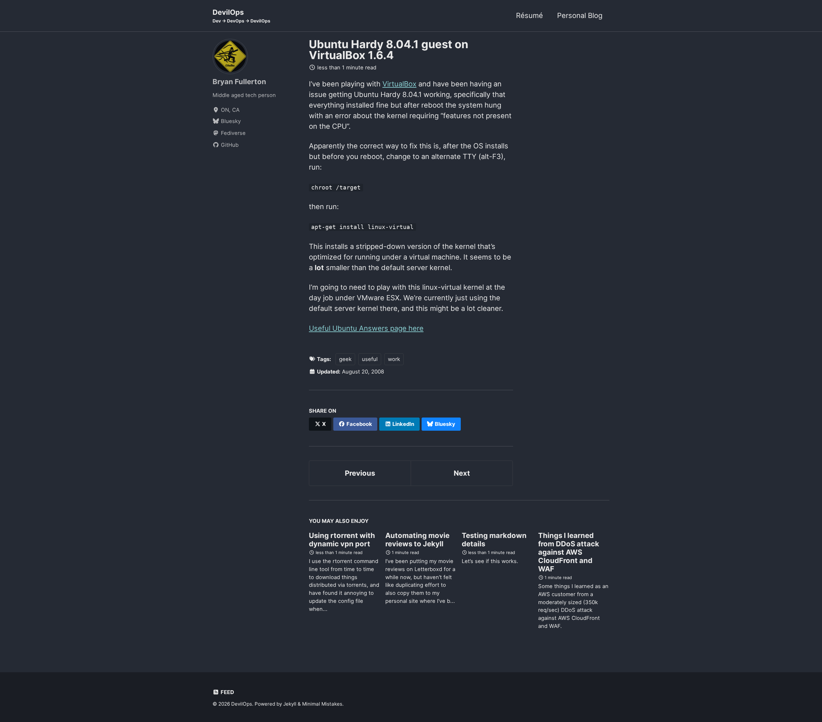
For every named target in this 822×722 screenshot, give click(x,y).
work (394, 359)
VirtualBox (399, 84)
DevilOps (241, 15)
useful (370, 359)
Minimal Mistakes (322, 704)
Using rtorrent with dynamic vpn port (342, 539)
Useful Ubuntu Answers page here (366, 328)
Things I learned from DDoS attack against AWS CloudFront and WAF (568, 552)
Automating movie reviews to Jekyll (417, 539)
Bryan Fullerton (239, 81)
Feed (226, 692)
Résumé (529, 15)
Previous (360, 473)
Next (462, 473)
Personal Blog (579, 15)
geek (345, 359)
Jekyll (289, 704)
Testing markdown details (494, 539)
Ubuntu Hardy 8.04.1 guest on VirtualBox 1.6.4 (388, 50)
